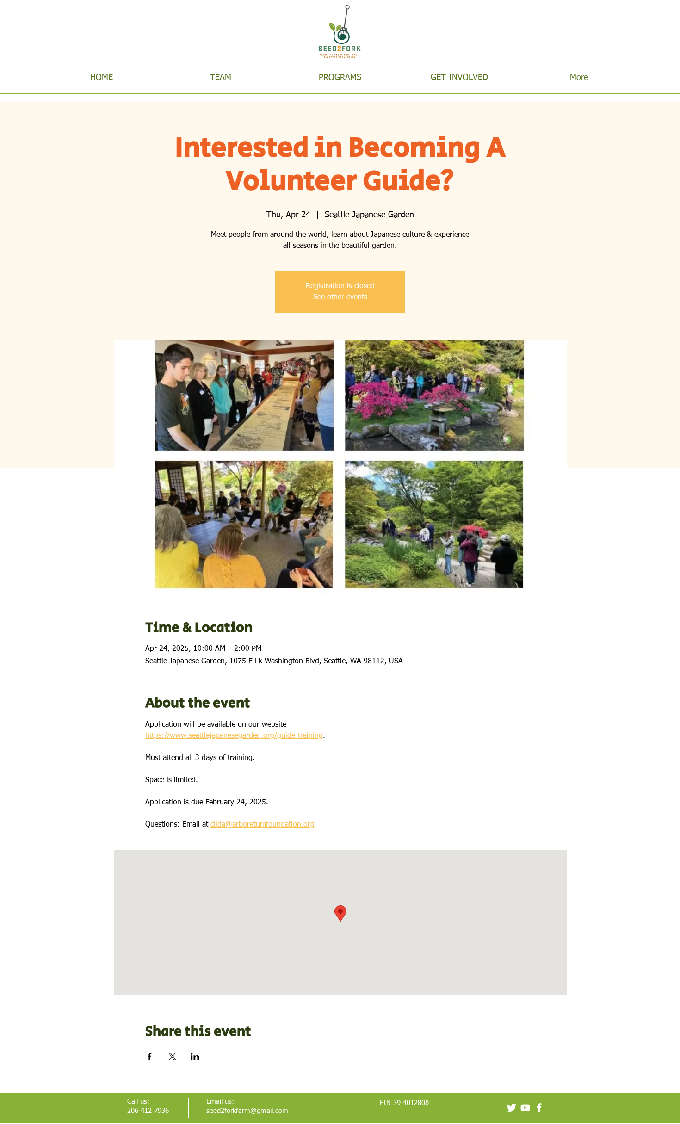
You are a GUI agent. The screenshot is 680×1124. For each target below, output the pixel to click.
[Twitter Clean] (511, 1107)
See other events (340, 297)
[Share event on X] (172, 1056)
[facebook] (539, 1107)
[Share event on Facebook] (149, 1056)
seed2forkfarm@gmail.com (247, 1110)
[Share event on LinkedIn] (195, 1056)
